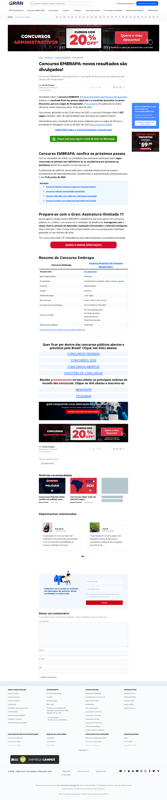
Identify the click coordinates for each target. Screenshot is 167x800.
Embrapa (49, 57)
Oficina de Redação (92, 726)
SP (153, 17)
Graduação (89, 704)
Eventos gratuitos (126, 4)
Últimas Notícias (16, 10)
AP (68, 17)
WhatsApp (52, 701)
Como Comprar (14, 701)
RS (142, 17)
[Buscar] (31, 4)
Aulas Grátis (129, 704)
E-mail (42, 659)
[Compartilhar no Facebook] (113, 87)
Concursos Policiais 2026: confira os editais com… (52, 498)
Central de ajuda (54, 693)
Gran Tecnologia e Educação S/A (68, 785)
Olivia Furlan (43, 502)
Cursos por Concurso (93, 712)
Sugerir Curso (129, 708)
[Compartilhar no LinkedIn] (120, 87)
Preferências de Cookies (17, 723)
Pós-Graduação (91, 708)
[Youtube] (137, 771)
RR (138, 17)
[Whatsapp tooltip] (145, 771)
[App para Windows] (120, 771)
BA (72, 17)
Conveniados (13, 712)
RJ (127, 17)
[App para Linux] (124, 771)
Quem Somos (13, 693)
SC (146, 17)
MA (92, 17)
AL (60, 17)
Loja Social (12, 704)
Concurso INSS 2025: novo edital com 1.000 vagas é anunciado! (71, 196)
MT (104, 17)
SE (150, 17)
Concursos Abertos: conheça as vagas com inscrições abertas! (71, 187)
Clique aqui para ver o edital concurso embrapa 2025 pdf (62, 329)
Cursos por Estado (92, 719)
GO (88, 17)
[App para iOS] (129, 771)
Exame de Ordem (92, 701)
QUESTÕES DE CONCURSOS (83, 373)
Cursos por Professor (93, 723)
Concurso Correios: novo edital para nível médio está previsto (71, 201)
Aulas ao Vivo (129, 701)
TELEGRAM (83, 396)
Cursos (66, 10)
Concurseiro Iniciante (113, 10)
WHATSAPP (83, 390)
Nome (42, 650)
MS (100, 17)
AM (64, 17)
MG (96, 17)
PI (119, 17)
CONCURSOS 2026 (83, 360)
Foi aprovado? (57, 719)
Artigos (77, 10)
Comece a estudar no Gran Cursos (83, 412)
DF (80, 17)
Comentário (44, 621)
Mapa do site (101, 771)
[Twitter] (154, 771)
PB (112, 17)
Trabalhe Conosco (15, 719)
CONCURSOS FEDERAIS (83, 354)
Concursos (52, 10)
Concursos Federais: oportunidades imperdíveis (65, 191)
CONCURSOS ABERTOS (83, 367)
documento (92, 103)
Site (40, 667)
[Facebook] (149, 771)
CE (76, 17)
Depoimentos (129, 693)
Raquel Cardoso (76, 502)
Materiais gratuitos (134, 10)
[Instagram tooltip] (141, 771)
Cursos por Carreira (93, 715)
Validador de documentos (18, 708)
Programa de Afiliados (16, 715)
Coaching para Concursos (95, 697)
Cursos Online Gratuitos (94, 730)
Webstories (153, 10)
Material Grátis (130, 697)
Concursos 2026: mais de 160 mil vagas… (83, 498)
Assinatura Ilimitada (147, 4)
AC (57, 17)
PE (116, 17)
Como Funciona (14, 697)
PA (108, 17)
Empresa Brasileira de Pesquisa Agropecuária (104, 96)
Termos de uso (83, 771)
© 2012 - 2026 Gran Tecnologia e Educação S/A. (30, 771)
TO (157, 17)
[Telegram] (158, 771)
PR (123, 17)
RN (131, 17)
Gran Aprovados (93, 10)
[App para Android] (133, 771)
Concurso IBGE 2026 (36, 10)
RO (134, 17)
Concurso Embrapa (62, 57)
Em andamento (90, 271)
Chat (50, 697)
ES (84, 17)
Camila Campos (48, 85)
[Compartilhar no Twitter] (117, 87)
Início (41, 57)
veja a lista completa (101, 124)
